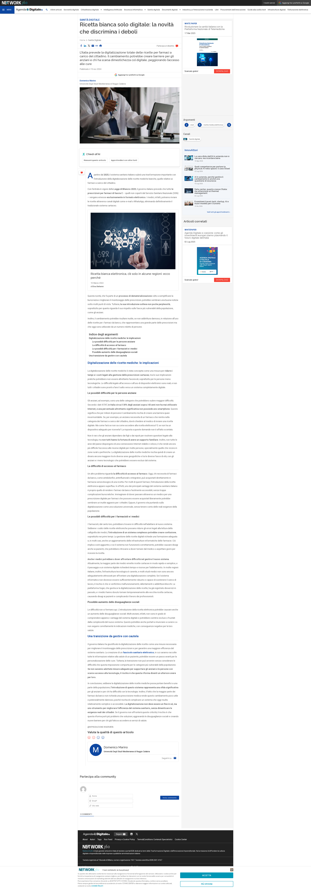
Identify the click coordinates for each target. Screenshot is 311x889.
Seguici (119, 834)
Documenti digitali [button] (170, 10)
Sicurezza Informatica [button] (133, 10)
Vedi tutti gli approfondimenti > (218, 212)
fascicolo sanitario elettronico (138, 652)
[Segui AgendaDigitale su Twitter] (136, 834)
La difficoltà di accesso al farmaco (109, 345)
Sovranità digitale (71, 10)
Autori (92, 839)
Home (82, 40)
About (85, 839)
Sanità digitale (153, 10)
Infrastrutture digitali (277, 10)
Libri (217, 10)
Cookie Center (181, 839)
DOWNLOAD (222, 71)
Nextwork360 (88, 851)
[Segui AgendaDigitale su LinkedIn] (131, 834)
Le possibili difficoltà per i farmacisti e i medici (114, 348)
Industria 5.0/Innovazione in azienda (197, 10)
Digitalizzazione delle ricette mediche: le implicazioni (115, 338)
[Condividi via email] (92, 46)
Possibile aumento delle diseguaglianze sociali (114, 352)
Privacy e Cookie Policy (125, 839)
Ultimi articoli (56, 10)
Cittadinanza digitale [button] (90, 10)
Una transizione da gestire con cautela (108, 355)
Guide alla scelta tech (256, 10)
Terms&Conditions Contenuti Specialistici (154, 839)
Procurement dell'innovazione (233, 10)
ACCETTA (206, 875)
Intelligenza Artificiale (113, 10)
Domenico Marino (88, 81)
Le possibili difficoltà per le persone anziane (113, 341)
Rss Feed (108, 839)
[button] (7, 10)
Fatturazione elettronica (298, 10)
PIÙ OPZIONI (206, 884)
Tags (99, 839)
